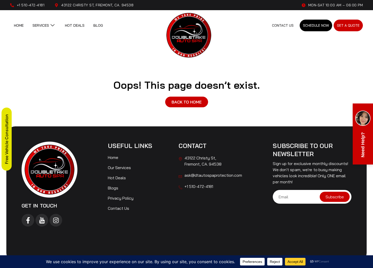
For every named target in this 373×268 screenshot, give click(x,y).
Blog (98, 25)
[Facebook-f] (28, 220)
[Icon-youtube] (42, 220)
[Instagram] (55, 220)
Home (19, 25)
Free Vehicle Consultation (6, 139)
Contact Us (283, 25)
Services (40, 25)
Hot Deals (74, 25)
